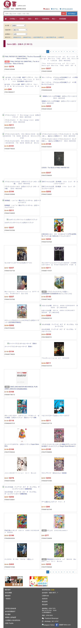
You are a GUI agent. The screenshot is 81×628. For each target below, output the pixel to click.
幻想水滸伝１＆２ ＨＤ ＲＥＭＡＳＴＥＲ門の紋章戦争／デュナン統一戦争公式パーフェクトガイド (59, 235)
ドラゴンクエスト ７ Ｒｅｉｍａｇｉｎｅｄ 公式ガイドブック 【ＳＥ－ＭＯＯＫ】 (22, 121)
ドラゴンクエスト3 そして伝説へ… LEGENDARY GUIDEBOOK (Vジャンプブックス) (57, 293)
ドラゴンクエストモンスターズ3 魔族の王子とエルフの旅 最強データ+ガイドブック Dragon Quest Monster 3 (59, 445)
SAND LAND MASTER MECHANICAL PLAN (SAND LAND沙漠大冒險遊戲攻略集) (21, 388)
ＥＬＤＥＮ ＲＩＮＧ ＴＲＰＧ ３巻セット (19, 559)
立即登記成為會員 (67, 9)
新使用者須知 (48, 590)
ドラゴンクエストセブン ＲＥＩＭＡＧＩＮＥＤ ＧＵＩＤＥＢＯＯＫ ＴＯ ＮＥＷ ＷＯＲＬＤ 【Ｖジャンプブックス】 (22, 143)
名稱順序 (61, 37)
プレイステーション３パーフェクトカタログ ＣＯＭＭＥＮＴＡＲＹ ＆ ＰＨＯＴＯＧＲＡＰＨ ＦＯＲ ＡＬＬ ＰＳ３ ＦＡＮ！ (59, 265)
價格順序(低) (27, 37)
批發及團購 (8, 593)
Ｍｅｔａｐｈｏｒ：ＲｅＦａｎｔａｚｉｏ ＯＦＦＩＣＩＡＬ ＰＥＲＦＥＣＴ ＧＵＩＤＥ (22, 292)
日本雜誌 (13, 19)
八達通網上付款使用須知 (12, 620)
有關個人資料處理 (10, 617)
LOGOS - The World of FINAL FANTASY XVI (55, 168)
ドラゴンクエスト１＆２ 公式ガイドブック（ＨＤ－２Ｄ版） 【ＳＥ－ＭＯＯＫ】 (22, 187)
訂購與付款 (45, 596)
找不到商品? (72, 14)
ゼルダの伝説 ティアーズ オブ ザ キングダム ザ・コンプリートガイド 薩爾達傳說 (21, 493)
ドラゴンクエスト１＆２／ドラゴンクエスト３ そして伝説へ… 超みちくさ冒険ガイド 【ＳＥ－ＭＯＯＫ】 (59, 140)
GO (63, 14)
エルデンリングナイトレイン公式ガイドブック (19, 222)
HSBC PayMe (9, 623)
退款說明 (45, 604)
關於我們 (7, 590)
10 (73, 51)
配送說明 (45, 601)
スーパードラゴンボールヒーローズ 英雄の (18, 346)
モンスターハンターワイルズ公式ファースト (18, 263)
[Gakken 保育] (38, 581)
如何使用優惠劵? (10, 611)
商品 (53, 19)
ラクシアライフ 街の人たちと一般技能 (54, 473)
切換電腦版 (62, 19)
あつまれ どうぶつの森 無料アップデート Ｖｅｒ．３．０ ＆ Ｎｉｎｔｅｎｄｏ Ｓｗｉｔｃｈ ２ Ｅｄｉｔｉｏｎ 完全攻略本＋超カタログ (22, 86)
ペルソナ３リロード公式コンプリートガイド (55, 415)
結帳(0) (47, 9)
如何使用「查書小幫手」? (50, 593)
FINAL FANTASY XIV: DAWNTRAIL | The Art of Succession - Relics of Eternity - (22, 62)
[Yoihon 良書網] (18, 5)
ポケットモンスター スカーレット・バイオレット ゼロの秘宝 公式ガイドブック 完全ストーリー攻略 (22, 416)
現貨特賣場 (45, 19)
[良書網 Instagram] (48, 625)
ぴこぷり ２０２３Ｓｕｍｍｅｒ (57, 530)
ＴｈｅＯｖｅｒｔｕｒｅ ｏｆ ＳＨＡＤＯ (55, 358)
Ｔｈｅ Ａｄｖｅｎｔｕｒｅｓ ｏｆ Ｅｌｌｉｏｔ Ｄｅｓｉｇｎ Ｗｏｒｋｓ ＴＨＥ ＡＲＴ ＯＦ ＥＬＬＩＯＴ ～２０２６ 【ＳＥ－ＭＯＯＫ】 (59, 65)
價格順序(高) (17, 37)
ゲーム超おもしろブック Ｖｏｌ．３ (53, 502)
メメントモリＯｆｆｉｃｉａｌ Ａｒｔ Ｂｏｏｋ (20, 473)
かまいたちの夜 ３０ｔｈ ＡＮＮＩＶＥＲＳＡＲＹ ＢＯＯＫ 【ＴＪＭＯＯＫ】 (59, 311)
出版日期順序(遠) (51, 37)
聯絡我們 (7, 596)
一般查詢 (7, 598)
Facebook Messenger (51, 618)
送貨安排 (45, 598)
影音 (36, 19)
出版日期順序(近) (38, 37)
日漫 (29, 19)
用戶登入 (55, 9)
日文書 (21, 19)
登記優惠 (7, 614)
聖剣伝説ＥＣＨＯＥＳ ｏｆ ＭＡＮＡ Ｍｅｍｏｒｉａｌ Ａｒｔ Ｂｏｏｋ (59, 560)
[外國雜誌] (14, 581)
